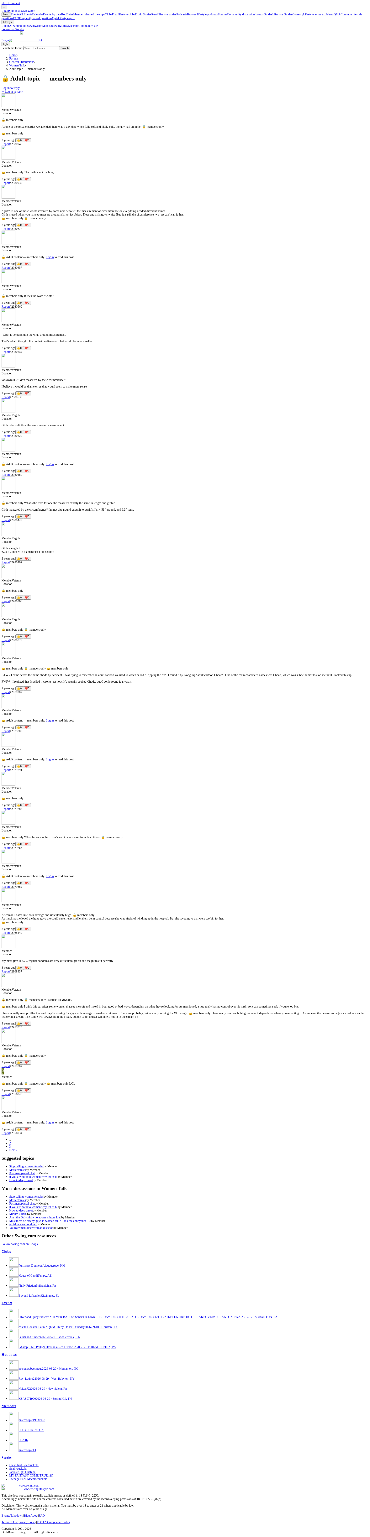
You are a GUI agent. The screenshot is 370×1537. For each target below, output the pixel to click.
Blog (27, 1515)
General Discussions (21, 62)
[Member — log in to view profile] (8, 106)
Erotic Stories (155, 14)
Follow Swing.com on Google (20, 1244)
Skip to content (11, 3)
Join (40, 40)
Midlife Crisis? (18, 1214)
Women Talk (17, 65)
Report (6, 144)
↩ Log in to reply (12, 91)
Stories (7, 1458)
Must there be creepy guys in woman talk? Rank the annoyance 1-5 (50, 1220)
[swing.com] (23, 40)
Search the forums (13, 48)
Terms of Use (10, 1522)
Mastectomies (17, 1169)
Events (21, 14)
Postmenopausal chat (22, 1173)
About (34, 1515)
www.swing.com (28, 1485)
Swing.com (40, 25)
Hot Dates (83, 14)
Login (18, 10)
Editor (15, 25)
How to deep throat (21, 1180)
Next (13, 1150)
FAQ (32, 18)
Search (65, 48)
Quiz (63, 18)
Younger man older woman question (31, 1227)
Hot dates (9, 1354)
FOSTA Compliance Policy (53, 1522)
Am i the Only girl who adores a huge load (35, 1217)
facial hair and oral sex (23, 1224)
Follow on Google (13, 29)
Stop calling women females (26, 1166)
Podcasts (197, 14)
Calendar (46, 14)
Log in (50, 257)
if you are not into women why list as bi (33, 1176)
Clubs (120, 14)
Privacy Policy (27, 1522)
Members (9, 1406)
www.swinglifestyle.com (39, 1489)
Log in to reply (11, 88)
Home (13, 55)
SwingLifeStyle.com (75, 25)
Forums (241, 14)
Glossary (313, 14)
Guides (278, 14)
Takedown (16, 1515)
